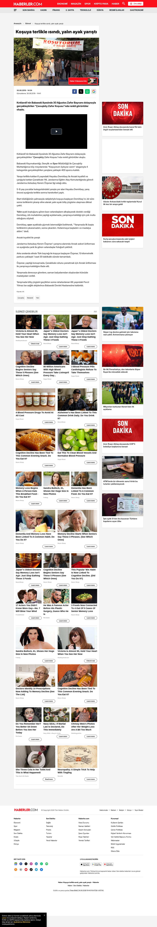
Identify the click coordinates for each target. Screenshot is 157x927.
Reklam (113, 810)
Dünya (16, 844)
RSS (112, 847)
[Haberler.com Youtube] (26, 870)
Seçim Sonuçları (84, 830)
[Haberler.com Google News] (16, 864)
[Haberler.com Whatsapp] (41, 864)
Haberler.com (83, 818)
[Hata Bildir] (74, 890)
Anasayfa (17, 23)
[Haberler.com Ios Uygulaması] (85, 864)
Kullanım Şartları (117, 823)
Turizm (48, 833)
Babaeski (30, 298)
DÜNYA (100, 10)
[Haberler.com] (26, 810)
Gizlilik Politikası (117, 826)
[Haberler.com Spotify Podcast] (47, 864)
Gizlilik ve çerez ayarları (61, 890)
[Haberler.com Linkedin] (36, 864)
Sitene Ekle (115, 851)
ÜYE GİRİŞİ (137, 4)
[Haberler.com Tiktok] (31, 870)
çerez (4, 918)
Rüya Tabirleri (83, 837)
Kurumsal (114, 818)
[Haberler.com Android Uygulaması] (97, 864)
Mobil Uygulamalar (118, 844)
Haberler (17, 818)
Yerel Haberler (51, 840)
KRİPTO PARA (101, 3)
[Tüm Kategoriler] (15, 10)
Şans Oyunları (83, 833)
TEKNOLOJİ (85, 10)
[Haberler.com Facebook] (21, 864)
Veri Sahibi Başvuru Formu (121, 837)
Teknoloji (49, 826)
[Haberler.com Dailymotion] (41, 870)
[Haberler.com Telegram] (36, 870)
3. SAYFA (70, 10)
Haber (70, 885)
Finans (48, 830)
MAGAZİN (76, 3)
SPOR (88, 3)
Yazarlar (49, 837)
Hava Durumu (83, 823)
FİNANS (56, 10)
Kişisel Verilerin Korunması (121, 833)
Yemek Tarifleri (84, 840)
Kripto (16, 837)
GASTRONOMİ (136, 10)
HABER (115, 3)
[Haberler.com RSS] (16, 870)
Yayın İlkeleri (139, 810)
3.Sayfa (16, 840)
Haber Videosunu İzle (78, 81)
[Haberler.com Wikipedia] (21, 870)
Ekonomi (17, 823)
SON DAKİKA (29, 10)
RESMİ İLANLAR (116, 10)
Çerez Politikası (117, 830)
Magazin (17, 830)
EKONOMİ (62, 3)
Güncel (28, 23)
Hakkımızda (103, 810)
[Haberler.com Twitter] (26, 864)
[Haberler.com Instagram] (31, 864)
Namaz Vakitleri (84, 826)
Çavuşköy (21, 298)
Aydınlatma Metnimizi (21, 922)
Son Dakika (18, 833)
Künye (129, 810)
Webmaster (115, 840)
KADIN (43, 10)
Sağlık (48, 823)
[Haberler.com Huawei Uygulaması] (108, 864)
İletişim (121, 810)
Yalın (37, 298)
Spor (15, 826)
